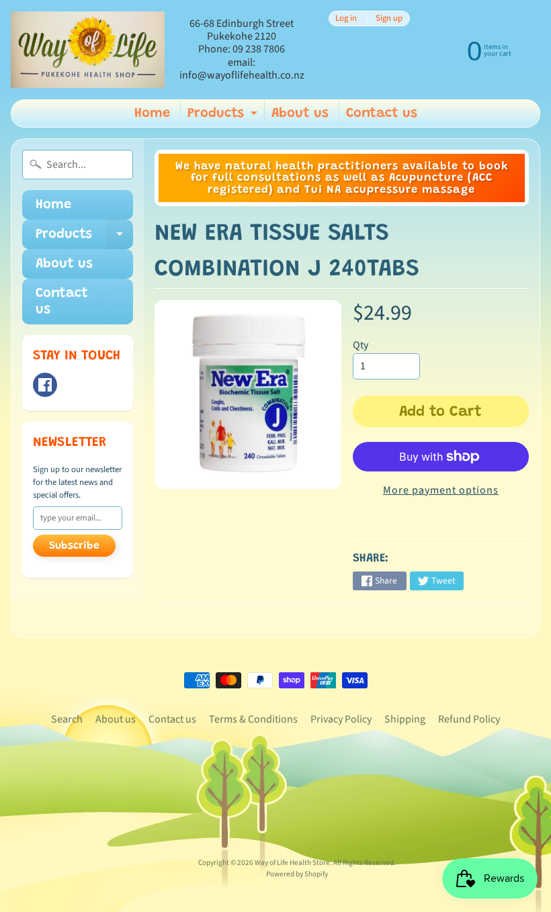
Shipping (404, 719)
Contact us (381, 113)
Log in (346, 18)
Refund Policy (469, 719)
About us (300, 113)
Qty (360, 345)
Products (224, 117)
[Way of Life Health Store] (88, 50)
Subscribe (74, 546)
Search (67, 719)
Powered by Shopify (297, 874)
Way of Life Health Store (292, 863)
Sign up (389, 18)
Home (152, 113)
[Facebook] (45, 385)
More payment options (441, 490)
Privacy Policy (341, 719)
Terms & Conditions (253, 719)
